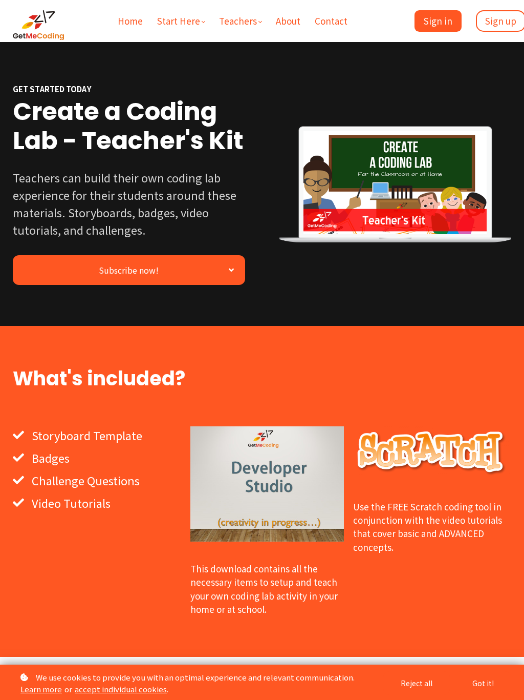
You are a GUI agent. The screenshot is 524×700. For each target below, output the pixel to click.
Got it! (483, 683)
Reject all (416, 683)
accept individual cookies (121, 689)
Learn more (41, 689)
